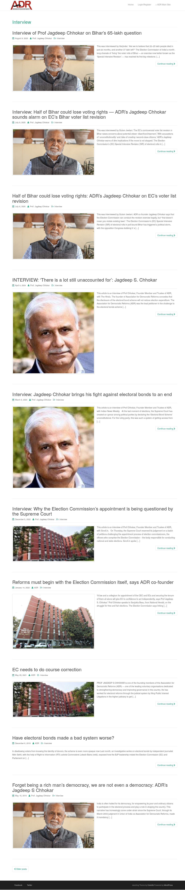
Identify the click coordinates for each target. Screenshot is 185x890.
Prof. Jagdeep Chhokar (42, 38)
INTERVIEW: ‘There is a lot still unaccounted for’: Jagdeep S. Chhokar (84, 279)
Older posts (21, 868)
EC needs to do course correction (47, 669)
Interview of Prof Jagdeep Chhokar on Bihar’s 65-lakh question (77, 32)
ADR (36, 587)
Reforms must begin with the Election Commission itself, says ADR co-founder (93, 581)
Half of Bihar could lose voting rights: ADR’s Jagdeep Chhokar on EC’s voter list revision (94, 198)
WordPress (168, 885)
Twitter (29, 885)
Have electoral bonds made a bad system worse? (63, 737)
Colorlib (151, 885)
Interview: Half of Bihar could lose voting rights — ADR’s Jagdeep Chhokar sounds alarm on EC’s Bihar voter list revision (89, 114)
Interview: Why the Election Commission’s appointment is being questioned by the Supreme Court (92, 511)
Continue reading (165, 63)
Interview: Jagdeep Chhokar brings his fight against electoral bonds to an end (92, 394)
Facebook (18, 885)
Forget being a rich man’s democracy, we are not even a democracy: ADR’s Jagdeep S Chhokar (90, 787)
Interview (60, 38)
